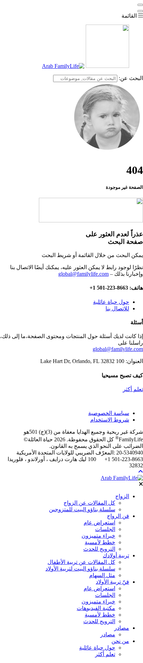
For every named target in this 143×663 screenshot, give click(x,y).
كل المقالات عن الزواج (89, 503)
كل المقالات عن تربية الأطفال (81, 562)
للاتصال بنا (117, 308)
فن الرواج (118, 516)
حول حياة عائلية (111, 302)
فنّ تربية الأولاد (112, 582)
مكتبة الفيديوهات (96, 608)
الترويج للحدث (99, 549)
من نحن (120, 641)
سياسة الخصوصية (108, 413)
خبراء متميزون (98, 536)
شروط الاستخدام (109, 420)
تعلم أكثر (133, 389)
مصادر (121, 628)
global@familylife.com (83, 274)
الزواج (122, 496)
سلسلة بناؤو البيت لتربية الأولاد (80, 569)
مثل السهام (102, 575)
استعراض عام (99, 522)
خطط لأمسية (100, 542)
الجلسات (105, 529)
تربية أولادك (116, 555)
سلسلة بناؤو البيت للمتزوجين (82, 509)
